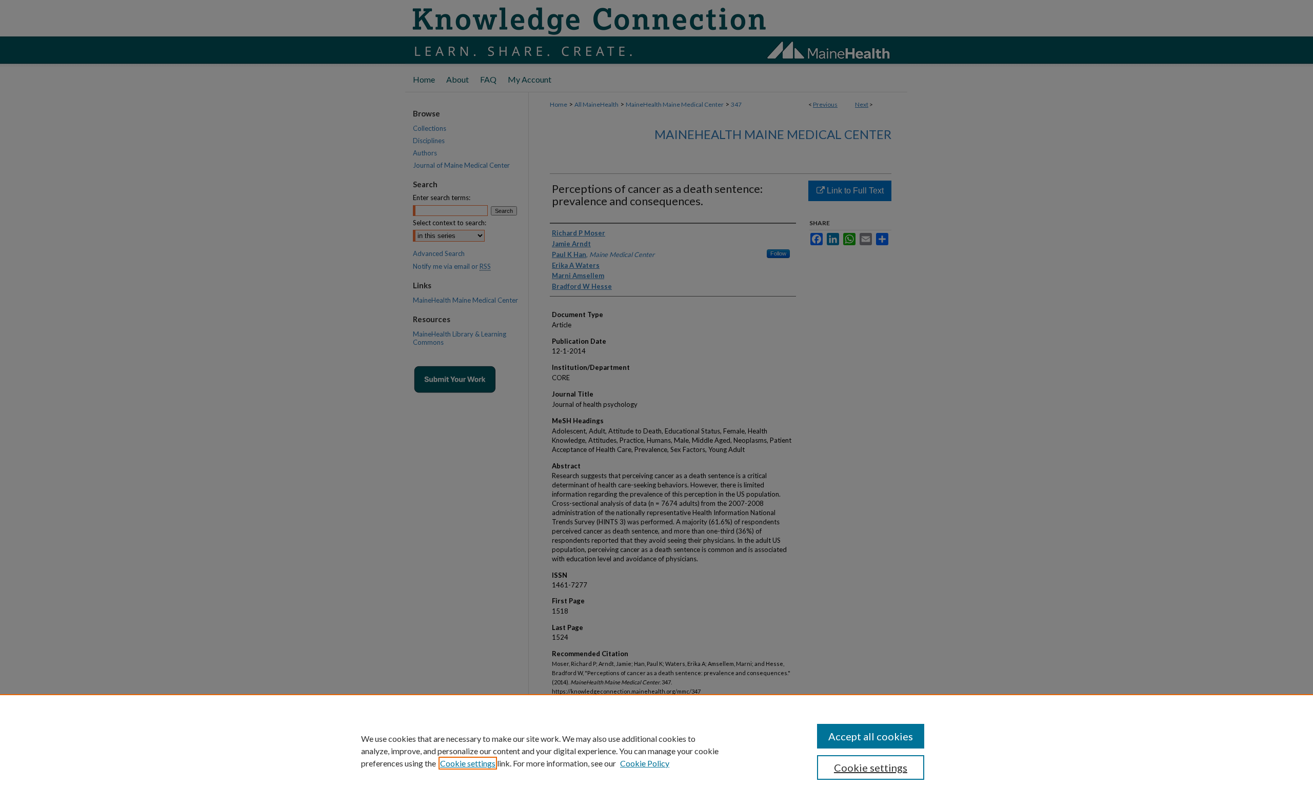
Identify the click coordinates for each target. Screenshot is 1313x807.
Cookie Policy (644, 763)
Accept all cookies (870, 736)
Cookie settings (467, 763)
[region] (656, 750)
